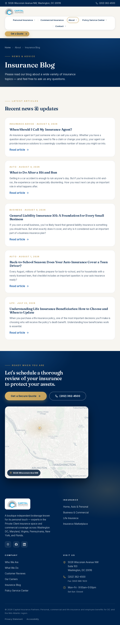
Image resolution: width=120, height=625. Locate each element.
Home (8, 47)
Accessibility (33, 619)
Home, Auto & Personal (75, 506)
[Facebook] (16, 544)
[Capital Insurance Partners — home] (14, 11)
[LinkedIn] (24, 544)
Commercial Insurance (52, 20)
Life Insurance (70, 518)
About (72, 20)
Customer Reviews (15, 573)
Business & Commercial (76, 512)
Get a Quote (17, 33)
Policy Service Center (93, 20)
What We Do (11, 567)
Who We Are (11, 562)
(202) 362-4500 (69, 396)
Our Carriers (11, 579)
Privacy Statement (14, 619)
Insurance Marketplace (75, 523)
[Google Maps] (8, 544)
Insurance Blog (13, 584)
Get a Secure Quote (23, 396)
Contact (59, 26)
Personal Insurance (23, 20)
